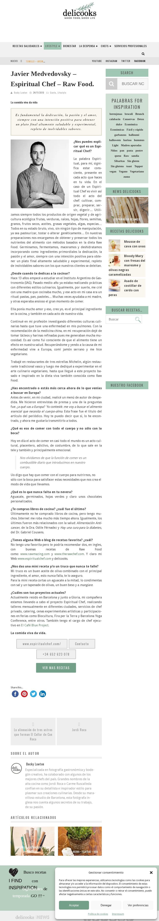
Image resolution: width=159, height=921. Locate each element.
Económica (131, 124)
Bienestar (69, 46)
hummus (139, 140)
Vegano (123, 171)
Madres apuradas (131, 145)
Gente (53, 92)
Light (115, 145)
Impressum (118, 914)
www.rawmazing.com (35, 554)
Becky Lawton (20, 92)
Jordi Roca (79, 729)
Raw (126, 155)
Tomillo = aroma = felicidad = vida (45, 61)
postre (139, 150)
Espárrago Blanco (127, 219)
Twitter (125, 61)
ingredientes (42, 881)
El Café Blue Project (34, 625)
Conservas (129, 119)
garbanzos (120, 134)
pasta (130, 150)
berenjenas (116, 114)
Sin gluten (133, 161)
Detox (140, 119)
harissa (127, 140)
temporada (40, 889)
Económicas (117, 129)
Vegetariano (137, 171)
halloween (115, 140)
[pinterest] (24, 695)
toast (129, 166)
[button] (151, 873)
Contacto (82, 643)
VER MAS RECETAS (56, 667)
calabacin (114, 119)
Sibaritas (119, 161)
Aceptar (74, 905)
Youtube (97, 61)
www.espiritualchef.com (34, 558)
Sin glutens (117, 166)
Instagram (111, 61)
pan (122, 150)
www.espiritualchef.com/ (42, 643)
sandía (135, 155)
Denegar (106, 905)
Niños (114, 150)
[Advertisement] (132, 352)
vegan (113, 171)
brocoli (129, 114)
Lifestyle (51, 46)
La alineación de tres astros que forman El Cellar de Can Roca (33, 734)
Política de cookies (98, 914)
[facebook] (15, 695)
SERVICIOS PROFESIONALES (130, 46)
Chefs (105, 46)
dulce (119, 124)
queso (118, 155)
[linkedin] (42, 695)
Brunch (139, 114)
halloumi (134, 134)
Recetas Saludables (26, 46)
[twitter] (33, 695)
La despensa (87, 46)
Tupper (138, 166)
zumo (127, 176)
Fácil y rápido (135, 129)
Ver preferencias (138, 905)
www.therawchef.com (69, 554)
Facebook (139, 61)
